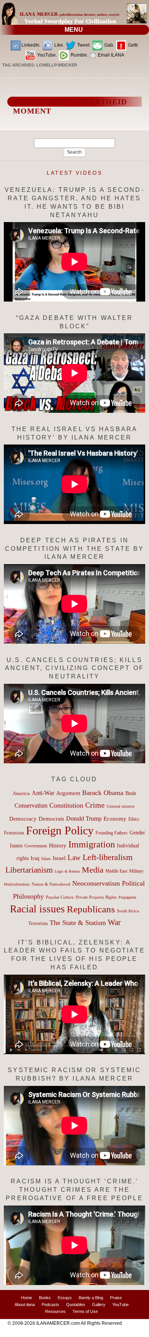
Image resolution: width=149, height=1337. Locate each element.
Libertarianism (29, 870)
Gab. (108, 45)
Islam (46, 858)
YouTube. (46, 55)
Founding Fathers (112, 833)
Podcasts (50, 1304)
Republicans (91, 909)
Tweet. (83, 45)
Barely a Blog (91, 1297)
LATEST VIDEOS (74, 173)
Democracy (23, 818)
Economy (115, 819)
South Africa (128, 911)
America (21, 793)
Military (136, 871)
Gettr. (133, 45)
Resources (55, 1311)
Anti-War (43, 793)
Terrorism (38, 923)
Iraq (35, 858)
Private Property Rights (96, 897)
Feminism (14, 833)
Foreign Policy (60, 830)
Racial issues (37, 909)
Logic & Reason (67, 871)
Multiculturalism (17, 884)
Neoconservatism (96, 883)
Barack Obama (102, 793)
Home (26, 1297)
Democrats (51, 819)
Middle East (116, 871)
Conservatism (31, 805)
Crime (95, 805)
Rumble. (79, 55)
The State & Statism (78, 922)
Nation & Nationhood (51, 884)
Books (45, 1297)
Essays (65, 1297)
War (114, 922)
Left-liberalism (108, 857)
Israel (59, 858)
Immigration (91, 844)
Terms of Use (85, 1311)
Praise (116, 1297)
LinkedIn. (30, 45)
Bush (130, 793)
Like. (58, 45)
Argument (68, 793)
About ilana (25, 1304)
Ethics (133, 819)
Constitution (66, 805)
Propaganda (127, 897)
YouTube (120, 1304)
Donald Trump (84, 818)
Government (35, 846)
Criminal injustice (120, 806)
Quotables (75, 1304)
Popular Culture (60, 897)
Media (93, 870)
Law (74, 857)
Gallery (98, 1304)
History (57, 845)
